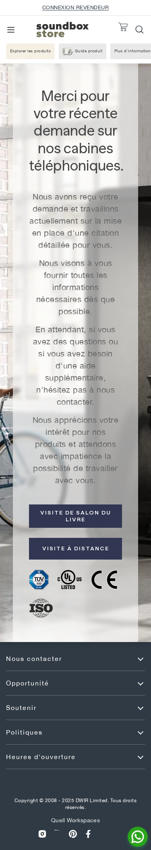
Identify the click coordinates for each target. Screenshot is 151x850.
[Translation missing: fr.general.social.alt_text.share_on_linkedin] (58, 834)
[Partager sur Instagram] (42, 834)
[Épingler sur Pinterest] (73, 834)
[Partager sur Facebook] (88, 834)
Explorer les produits (30, 51)
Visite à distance (75, 548)
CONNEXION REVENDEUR (75, 7)
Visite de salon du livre (75, 516)
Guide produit (89, 51)
